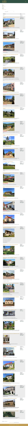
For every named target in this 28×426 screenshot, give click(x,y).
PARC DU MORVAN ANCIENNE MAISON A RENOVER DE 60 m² (11, 187)
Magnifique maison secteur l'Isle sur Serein (9, 385)
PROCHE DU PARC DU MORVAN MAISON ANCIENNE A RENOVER (11, 94)
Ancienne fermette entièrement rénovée (9, 41)
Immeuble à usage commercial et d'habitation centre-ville (11, 334)
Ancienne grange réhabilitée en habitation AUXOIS (10, 283)
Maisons (3, 7)
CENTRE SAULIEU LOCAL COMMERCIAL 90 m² (9, 309)
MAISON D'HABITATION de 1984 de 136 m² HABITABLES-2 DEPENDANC (9, 227)
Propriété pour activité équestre (8, 161)
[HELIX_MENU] (25, 1)
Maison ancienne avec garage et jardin (9, 82)
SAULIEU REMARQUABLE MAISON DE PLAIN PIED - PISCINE (10, 135)
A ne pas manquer (4, 9)
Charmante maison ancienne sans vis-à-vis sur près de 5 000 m (11, 17)
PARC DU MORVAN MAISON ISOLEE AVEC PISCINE (10, 148)
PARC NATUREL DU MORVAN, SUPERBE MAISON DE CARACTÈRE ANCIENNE (10, 173)
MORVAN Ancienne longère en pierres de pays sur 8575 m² (10, 245)
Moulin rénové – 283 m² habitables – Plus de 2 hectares (10, 258)
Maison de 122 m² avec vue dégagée (8, 372)
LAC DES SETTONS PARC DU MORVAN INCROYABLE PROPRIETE (10, 55)
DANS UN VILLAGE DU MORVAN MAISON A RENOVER (11, 296)
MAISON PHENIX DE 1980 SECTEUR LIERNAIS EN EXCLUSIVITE (10, 30)
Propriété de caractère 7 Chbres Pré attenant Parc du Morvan (11, 108)
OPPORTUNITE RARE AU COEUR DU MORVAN (9, 346)
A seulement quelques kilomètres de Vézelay (10, 398)
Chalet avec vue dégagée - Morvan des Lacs (9, 121)
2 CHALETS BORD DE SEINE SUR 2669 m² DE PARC (10, 320)
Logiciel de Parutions (11, 422)
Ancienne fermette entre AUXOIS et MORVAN (10, 360)
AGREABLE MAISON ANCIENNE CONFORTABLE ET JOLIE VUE (11, 214)
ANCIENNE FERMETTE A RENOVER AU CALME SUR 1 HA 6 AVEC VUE (11, 68)
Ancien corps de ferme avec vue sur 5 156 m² (9, 269)
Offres (2, 4)
